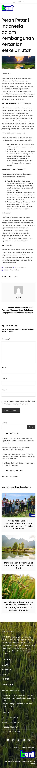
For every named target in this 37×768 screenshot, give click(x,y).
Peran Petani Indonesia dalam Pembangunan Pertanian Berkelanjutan (18, 464)
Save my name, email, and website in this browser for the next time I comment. (19, 402)
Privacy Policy (15, 747)
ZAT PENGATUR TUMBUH (11, 732)
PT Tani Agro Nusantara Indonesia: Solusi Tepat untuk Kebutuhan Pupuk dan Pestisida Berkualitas (18, 441)
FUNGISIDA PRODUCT (10, 727)
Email (4, 379)
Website (5, 390)
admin (18, 297)
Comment (6, 339)
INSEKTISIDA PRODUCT (10, 722)
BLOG (4, 674)
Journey (6, 270)
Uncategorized (14, 270)
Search (4, 423)
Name (4, 367)
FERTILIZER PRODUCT (10, 718)
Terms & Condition (28, 747)
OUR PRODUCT (7, 670)
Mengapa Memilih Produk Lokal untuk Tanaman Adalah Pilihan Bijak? (15, 448)
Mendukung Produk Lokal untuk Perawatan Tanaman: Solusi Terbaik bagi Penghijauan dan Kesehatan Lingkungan (17, 310)
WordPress (31, 764)
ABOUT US (5, 665)
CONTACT (5, 679)
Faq (6, 747)
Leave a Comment (21, 267)
